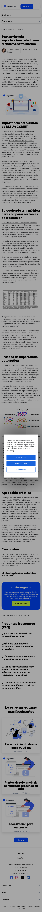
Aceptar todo (21, 457)
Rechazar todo (21, 464)
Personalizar (21, 470)
